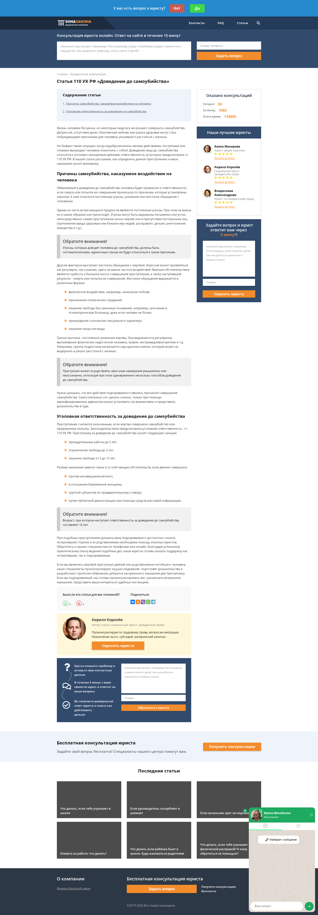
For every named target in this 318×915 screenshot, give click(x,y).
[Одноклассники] (138, 602)
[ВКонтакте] (132, 602)
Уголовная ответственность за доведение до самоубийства (106, 111)
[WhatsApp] (148, 602)
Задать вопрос (229, 55)
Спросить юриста (118, 645)
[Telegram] (153, 602)
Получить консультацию (232, 746)
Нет (177, 8)
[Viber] (143, 602)
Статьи (242, 23)
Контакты (197, 23)
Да (197, 8)
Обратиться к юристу (153, 707)
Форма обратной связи (73, 888)
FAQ (221, 23)
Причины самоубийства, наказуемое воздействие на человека (108, 103)
